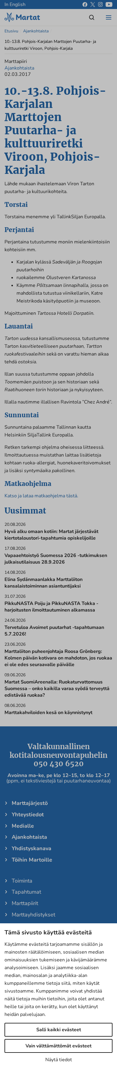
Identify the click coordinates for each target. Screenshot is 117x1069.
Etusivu (11, 31)
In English (15, 4)
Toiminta (22, 880)
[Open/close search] (91, 17)
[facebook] (84, 4)
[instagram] (100, 4)
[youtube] (109, 4)
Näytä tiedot (58, 1059)
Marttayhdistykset (33, 914)
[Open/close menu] (108, 17)
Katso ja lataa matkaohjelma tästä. (41, 496)
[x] (92, 4)
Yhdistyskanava (31, 848)
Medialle (23, 825)
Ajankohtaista (36, 31)
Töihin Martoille (32, 859)
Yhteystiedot (28, 814)
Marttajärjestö (30, 803)
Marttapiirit (25, 903)
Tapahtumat (26, 891)
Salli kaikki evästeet (58, 1029)
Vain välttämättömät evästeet (59, 1046)
